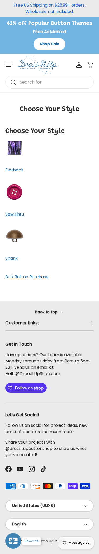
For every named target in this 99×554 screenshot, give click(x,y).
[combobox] (49, 82)
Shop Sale (49, 44)
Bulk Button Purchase (27, 277)
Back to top (46, 312)
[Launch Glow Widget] (13, 541)
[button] (90, 65)
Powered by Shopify (50, 541)
